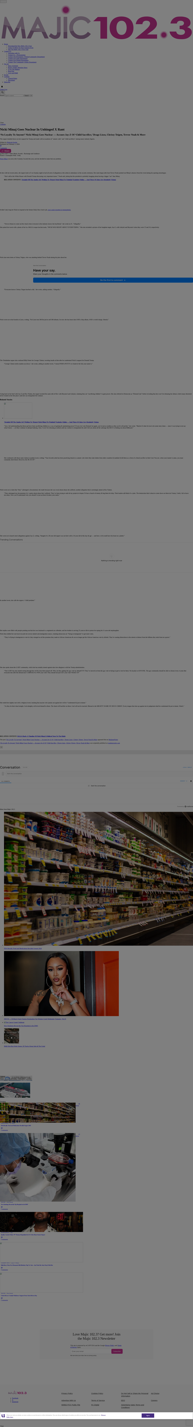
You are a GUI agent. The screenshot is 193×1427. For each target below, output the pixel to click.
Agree (148, 1415)
